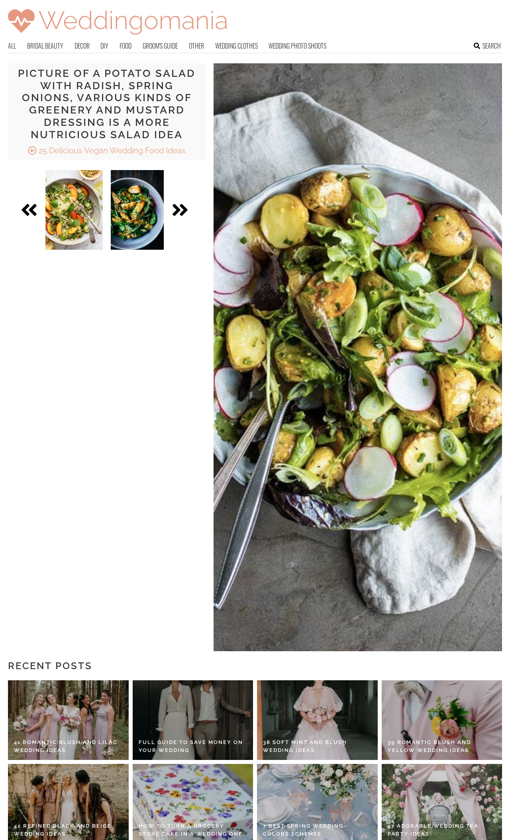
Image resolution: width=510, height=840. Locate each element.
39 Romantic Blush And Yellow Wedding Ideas (429, 746)
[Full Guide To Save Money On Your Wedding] (193, 720)
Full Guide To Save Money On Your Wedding (191, 746)
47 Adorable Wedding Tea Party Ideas (433, 830)
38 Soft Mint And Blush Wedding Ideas (305, 746)
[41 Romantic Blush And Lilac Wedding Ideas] (68, 720)
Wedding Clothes (236, 46)
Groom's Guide (160, 46)
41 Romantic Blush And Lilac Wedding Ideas (66, 746)
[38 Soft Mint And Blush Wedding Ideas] (317, 720)
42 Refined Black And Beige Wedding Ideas (62, 830)
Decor (82, 46)
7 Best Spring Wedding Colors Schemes (303, 830)
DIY (104, 46)
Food (125, 46)
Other (196, 46)
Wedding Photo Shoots (297, 46)
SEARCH (492, 46)
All (12, 46)
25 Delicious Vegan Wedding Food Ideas (111, 150)
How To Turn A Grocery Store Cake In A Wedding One (191, 830)
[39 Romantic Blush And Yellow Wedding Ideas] (442, 720)
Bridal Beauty (45, 46)
